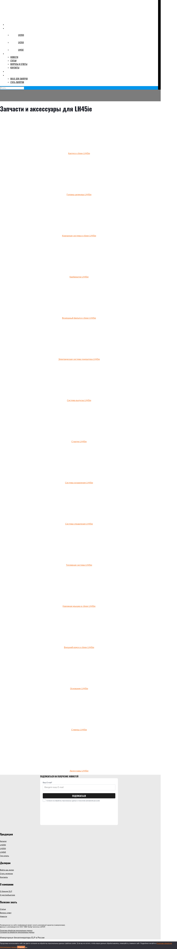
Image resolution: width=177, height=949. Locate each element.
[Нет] (26, 947)
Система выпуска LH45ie (79, 400)
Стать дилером (6, 874)
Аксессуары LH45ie (79, 771)
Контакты (4, 877)
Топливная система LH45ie (79, 565)
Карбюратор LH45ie (79, 277)
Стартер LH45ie (79, 441)
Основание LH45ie (79, 688)
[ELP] (77, 19)
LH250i (3, 848)
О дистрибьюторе (7, 895)
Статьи (3, 909)
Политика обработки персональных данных (16, 930)
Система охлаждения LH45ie (79, 483)
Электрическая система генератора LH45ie (79, 359)
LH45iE (3, 852)
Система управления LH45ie (79, 524)
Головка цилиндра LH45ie (79, 194)
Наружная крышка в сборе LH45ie (79, 606)
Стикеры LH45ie (79, 730)
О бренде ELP (6, 891)
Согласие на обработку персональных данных (17, 932)
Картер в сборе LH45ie (79, 153)
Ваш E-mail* (47, 783)
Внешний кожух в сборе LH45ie (79, 647)
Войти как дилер (7, 870)
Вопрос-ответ (5, 913)
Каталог (3, 841)
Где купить (4, 856)
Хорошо (21, 947)
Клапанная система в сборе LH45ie (79, 236)
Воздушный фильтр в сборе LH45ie (79, 318)
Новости (3, 916)
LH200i (3, 845)
